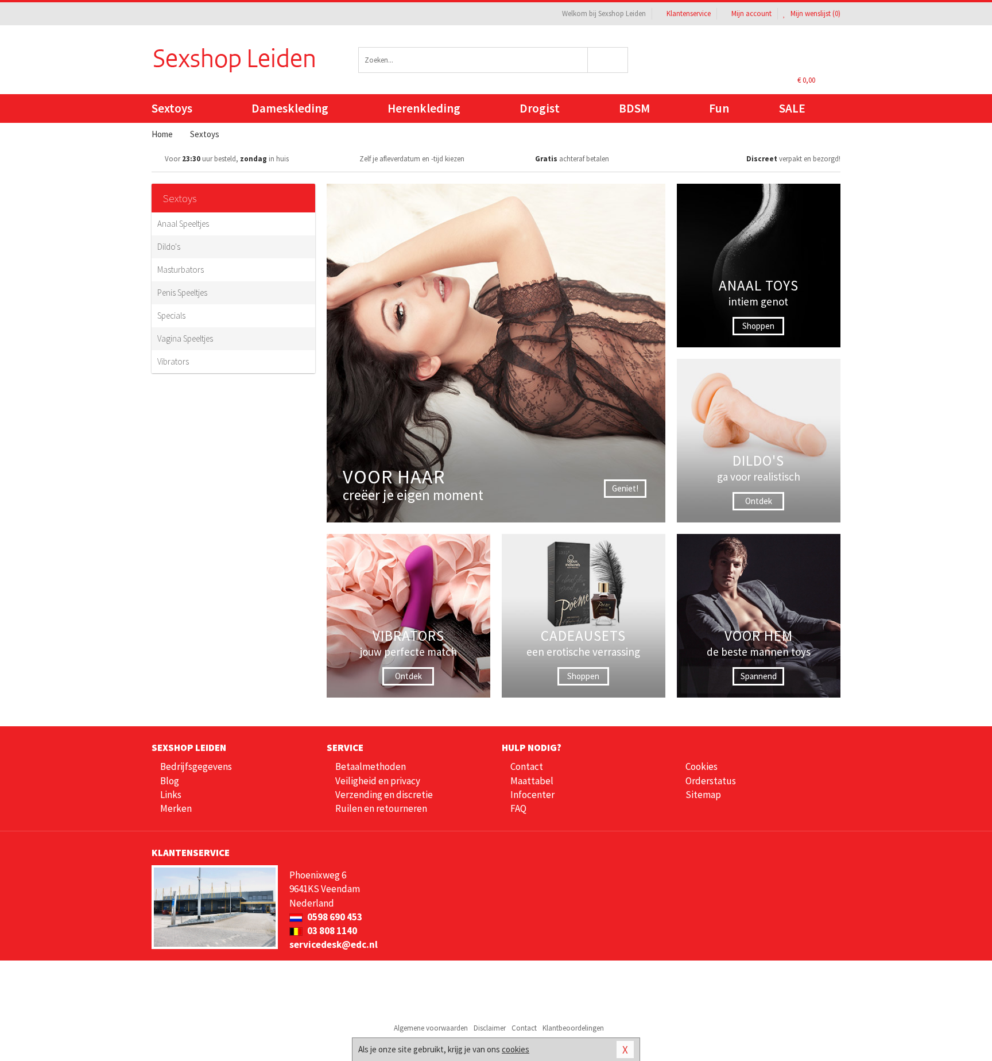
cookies (515, 1049)
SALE (792, 108)
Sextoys (172, 108)
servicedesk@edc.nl (333, 944)
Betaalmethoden (370, 766)
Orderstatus (710, 781)
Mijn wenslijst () (814, 13)
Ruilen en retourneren (381, 808)
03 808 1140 (331, 930)
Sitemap (703, 794)
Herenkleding (424, 108)
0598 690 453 (333, 917)
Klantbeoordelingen (573, 1028)
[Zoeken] (608, 60)
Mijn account (751, 13)
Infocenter (532, 794)
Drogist (540, 108)
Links (170, 794)
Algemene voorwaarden (431, 1028)
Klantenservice (688, 13)
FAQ (518, 808)
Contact (526, 766)
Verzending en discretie (384, 794)
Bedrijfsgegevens (196, 766)
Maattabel (531, 781)
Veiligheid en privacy (377, 781)
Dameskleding (289, 108)
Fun (719, 108)
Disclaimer (490, 1028)
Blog (169, 781)
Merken (176, 808)
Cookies (701, 766)
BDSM (634, 108)
